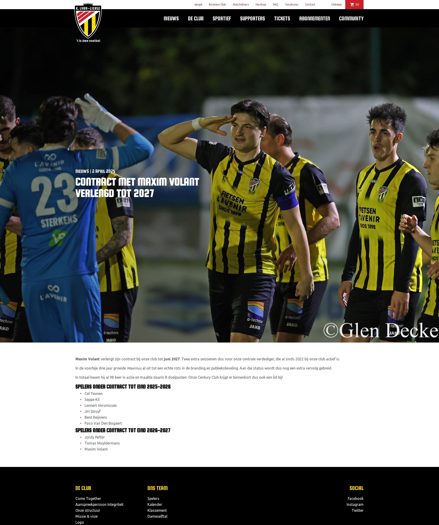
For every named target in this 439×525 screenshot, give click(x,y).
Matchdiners (241, 4)
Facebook (356, 498)
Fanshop (261, 4)
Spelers (153, 498)
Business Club (217, 4)
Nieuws (171, 18)
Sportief (222, 18)
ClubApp (336, 4)
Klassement (157, 510)
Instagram (355, 504)
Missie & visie (86, 516)
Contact (310, 4)
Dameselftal (157, 516)
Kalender (154, 504)
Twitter (358, 510)
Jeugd (198, 4)
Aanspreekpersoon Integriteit (99, 504)
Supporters (252, 18)
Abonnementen (314, 18)
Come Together (88, 498)
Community (351, 18)
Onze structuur (87, 510)
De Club (195, 18)
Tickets (282, 18)
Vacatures (291, 4)
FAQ (275, 4)
